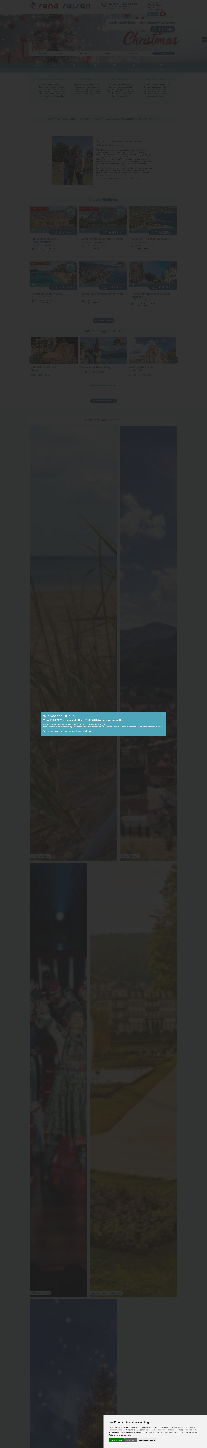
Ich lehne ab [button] (130, 1440)
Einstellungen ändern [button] (147, 1440)
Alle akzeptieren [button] (116, 1440)
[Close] (163, 714)
